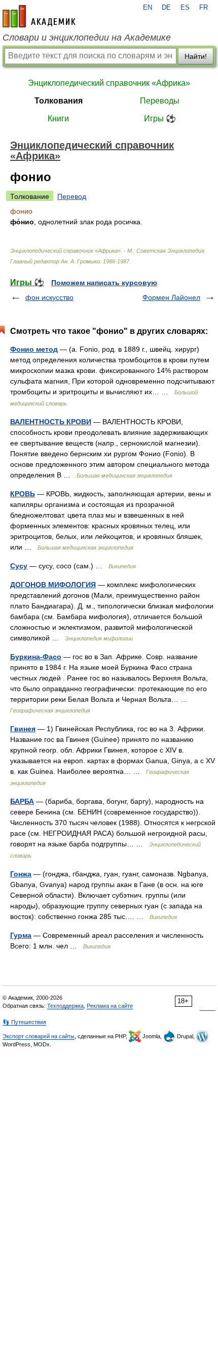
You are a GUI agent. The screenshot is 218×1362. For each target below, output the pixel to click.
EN (147, 7)
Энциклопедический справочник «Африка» (109, 83)
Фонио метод (34, 349)
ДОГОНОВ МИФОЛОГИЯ (53, 585)
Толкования (58, 100)
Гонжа (20, 874)
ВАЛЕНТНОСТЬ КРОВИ (50, 422)
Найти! (196, 56)
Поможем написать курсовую (104, 283)
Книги (58, 118)
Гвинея (22, 729)
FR (203, 7)
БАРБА (22, 801)
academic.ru (39, 16)
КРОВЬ (22, 494)
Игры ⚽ (160, 118)
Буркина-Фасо (35, 657)
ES (185, 7)
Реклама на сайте (110, 1006)
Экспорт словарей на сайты (39, 1036)
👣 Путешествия (24, 1022)
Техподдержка (65, 1006)
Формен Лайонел (171, 297)
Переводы (159, 100)
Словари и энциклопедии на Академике (87, 37)
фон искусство (49, 297)
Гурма (20, 935)
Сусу (18, 566)
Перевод (71, 196)
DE (166, 7)
